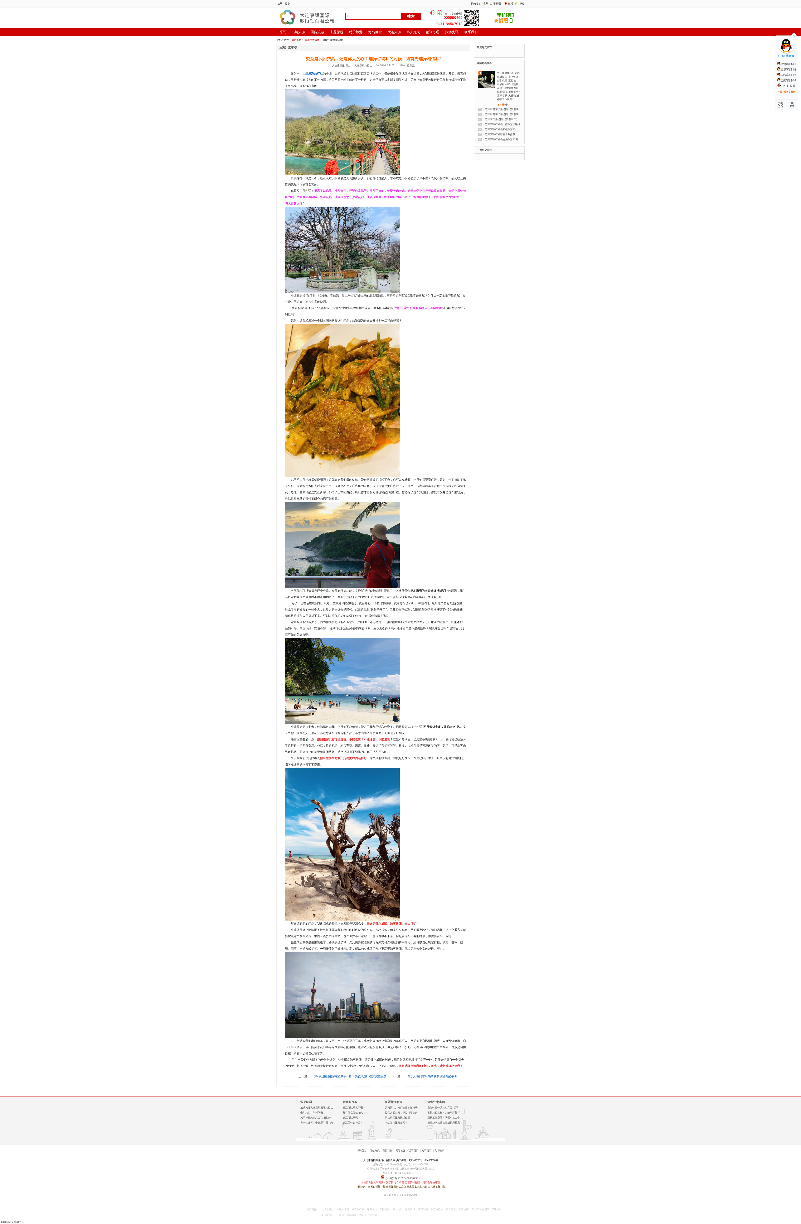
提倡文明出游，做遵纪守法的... (402, 1112)
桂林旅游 (352, 1215)
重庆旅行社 (327, 1215)
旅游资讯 (410, 1209)
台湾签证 (463, 1209)
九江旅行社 (327, 1209)
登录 (287, 3)
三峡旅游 (496, 1209)
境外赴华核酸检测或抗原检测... (444, 1122)
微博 (511, 3)
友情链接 (439, 1150)
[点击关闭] (793, 35)
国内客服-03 (788, 75)
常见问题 (306, 1102)
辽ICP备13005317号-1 (407, 1172)
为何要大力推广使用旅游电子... (402, 1107)
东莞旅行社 (437, 1209)
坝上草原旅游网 (480, 1209)
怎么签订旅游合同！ (396, 1122)
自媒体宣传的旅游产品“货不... (443, 1107)
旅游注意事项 (312, 40)
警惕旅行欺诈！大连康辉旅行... (444, 1112)
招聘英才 (362, 1150)
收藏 (485, 3)
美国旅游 (385, 1209)
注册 (279, 3)
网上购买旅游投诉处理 (397, 1117)
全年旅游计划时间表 (311, 1112)
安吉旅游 (451, 1209)
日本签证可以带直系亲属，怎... (317, 1122)
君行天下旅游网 (368, 1215)
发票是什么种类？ (353, 1122)
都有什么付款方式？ (354, 1112)
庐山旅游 (397, 1209)
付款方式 (375, 1150)
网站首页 (296, 40)
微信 (522, 3)
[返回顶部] (792, 105)
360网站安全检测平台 (12, 1222)
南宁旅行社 (358, 1209)
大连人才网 (342, 1209)
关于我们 (426, 1150)
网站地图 (400, 1150)
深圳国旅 (372, 1209)
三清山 (340, 1215)
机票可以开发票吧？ (354, 1107)
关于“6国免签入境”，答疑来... (316, 1117)
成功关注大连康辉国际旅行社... (317, 1107)
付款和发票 (350, 1102)
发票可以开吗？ (351, 1117)
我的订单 (476, 3)
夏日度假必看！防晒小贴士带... (444, 1117)
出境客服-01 (788, 64)
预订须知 (388, 1150)
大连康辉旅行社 (312, 73)
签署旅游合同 (394, 1102)
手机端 (497, 3)
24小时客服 (788, 85)
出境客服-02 (788, 69)
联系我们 (413, 1150)
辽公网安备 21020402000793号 (400, 1195)
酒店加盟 (423, 1209)
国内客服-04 (788, 80)
